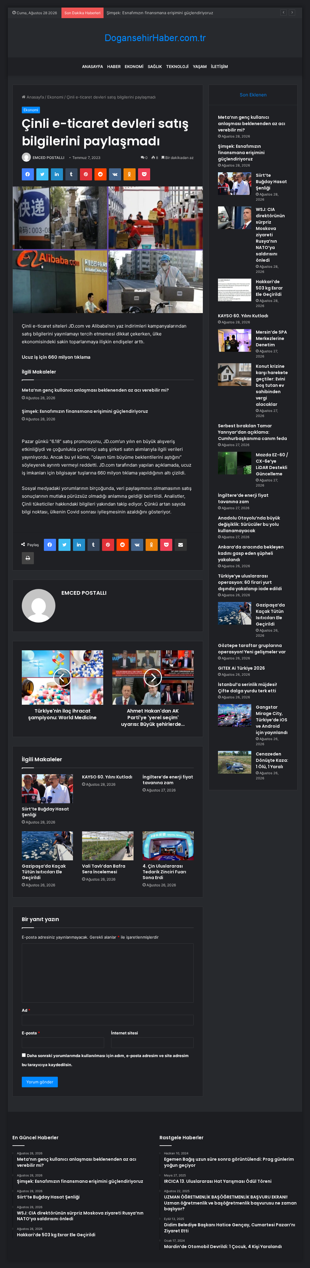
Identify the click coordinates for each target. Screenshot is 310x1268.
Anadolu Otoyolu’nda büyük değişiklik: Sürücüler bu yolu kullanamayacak (249, 524)
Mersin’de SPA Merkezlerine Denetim (271, 338)
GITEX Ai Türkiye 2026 (241, 668)
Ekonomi (134, 66)
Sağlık (155, 66)
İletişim (219, 66)
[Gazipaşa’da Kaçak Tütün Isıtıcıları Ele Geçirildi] (47, 845)
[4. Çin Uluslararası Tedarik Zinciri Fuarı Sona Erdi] (168, 845)
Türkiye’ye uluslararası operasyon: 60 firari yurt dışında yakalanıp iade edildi (250, 582)
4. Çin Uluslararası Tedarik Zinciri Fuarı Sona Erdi (164, 872)
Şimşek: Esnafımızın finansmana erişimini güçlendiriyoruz (85, 411)
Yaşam (200, 66)
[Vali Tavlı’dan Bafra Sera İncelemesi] (108, 845)
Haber (113, 66)
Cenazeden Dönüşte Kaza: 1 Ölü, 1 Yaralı (272, 760)
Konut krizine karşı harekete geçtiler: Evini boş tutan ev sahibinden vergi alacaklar (272, 385)
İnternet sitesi (124, 1032)
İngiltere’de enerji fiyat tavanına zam (168, 780)
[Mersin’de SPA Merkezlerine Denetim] (234, 340)
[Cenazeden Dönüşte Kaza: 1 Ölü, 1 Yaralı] (234, 762)
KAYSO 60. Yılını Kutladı (107, 777)
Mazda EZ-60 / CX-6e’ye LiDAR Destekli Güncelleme (272, 464)
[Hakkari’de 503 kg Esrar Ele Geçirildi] (234, 290)
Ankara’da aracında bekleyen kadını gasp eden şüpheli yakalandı (251, 553)
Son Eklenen (253, 95)
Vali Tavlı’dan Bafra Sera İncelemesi (103, 869)
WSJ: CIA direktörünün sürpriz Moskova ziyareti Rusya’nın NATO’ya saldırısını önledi (270, 234)
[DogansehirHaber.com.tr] (155, 38)
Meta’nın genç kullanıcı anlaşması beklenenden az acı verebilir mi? (95, 390)
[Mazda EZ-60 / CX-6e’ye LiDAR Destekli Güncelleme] (234, 463)
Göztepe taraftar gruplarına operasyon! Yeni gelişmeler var (252, 648)
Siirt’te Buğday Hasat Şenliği (133, 12)
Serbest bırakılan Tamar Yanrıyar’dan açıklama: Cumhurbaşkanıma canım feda (252, 432)
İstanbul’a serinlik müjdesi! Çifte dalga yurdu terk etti (247, 687)
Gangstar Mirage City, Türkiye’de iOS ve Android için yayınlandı (272, 720)
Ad (26, 1010)
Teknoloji (177, 66)
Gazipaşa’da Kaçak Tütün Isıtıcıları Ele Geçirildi (44, 872)
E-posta (31, 1032)
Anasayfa (92, 66)
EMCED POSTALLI (48, 157)
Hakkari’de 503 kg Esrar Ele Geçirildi (269, 288)
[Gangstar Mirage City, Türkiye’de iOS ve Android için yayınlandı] (234, 715)
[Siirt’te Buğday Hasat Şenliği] (47, 788)
